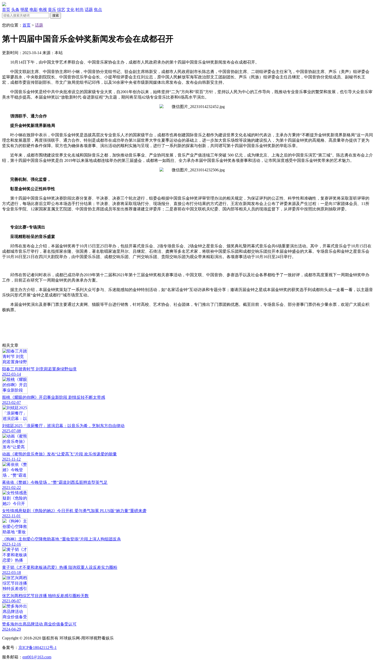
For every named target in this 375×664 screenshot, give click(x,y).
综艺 (61, 9)
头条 (15, 9)
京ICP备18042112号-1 (37, 647)
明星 (24, 9)
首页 (6, 9)
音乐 (52, 9)
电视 (43, 9)
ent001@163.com (36, 657)
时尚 (80, 9)
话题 (89, 9)
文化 (70, 9)
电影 (34, 9)
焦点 (98, 9)
